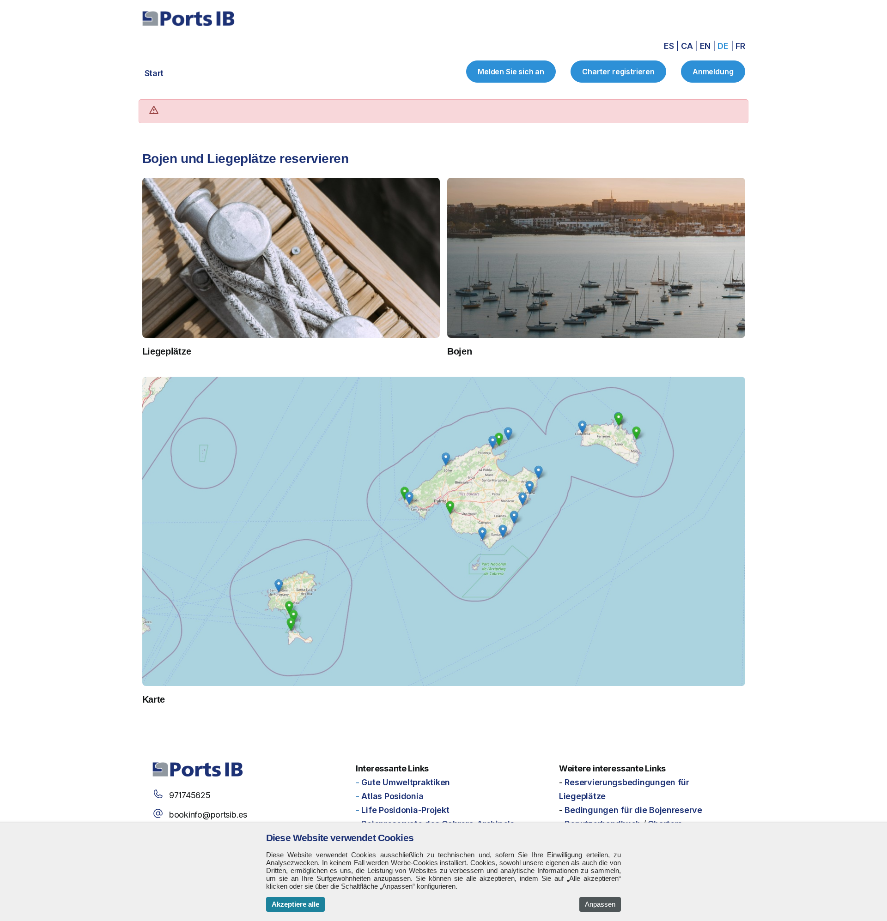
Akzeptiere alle (295, 904)
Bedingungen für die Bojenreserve (633, 810)
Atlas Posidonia (392, 796)
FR (740, 46)
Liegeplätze (166, 351)
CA (688, 46)
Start (154, 73)
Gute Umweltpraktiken (405, 782)
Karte (153, 699)
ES (670, 46)
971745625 (190, 795)
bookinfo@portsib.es (208, 814)
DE (723, 46)
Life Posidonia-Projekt (405, 810)
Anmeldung (713, 71)
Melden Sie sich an (511, 71)
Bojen (459, 351)
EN (706, 46)
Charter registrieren (618, 71)
